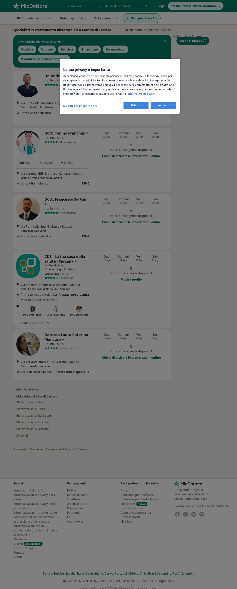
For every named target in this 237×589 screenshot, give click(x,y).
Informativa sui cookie (141, 93)
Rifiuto (136, 105)
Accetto (163, 105)
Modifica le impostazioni (80, 106)
